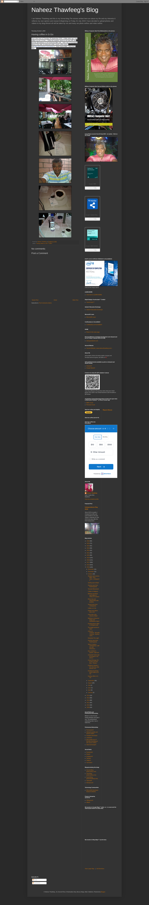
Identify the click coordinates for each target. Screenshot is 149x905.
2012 (88, 700)
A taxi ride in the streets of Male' (93, 615)
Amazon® (89, 366)
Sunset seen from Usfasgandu (93, 605)
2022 (88, 550)
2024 (88, 545)
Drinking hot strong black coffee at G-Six (93, 672)
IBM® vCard (89, 402)
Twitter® (88, 760)
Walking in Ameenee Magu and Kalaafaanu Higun (93, 620)
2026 (88, 541)
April (89, 690)
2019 (88, 557)
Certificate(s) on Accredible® (94, 324)
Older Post (75, 300)
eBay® (88, 802)
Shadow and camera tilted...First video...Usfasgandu (93, 578)
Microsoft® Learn (91, 317)
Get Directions (100, 868)
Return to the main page (93, 332)
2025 (88, 543)
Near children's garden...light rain (93, 651)
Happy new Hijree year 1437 (93, 611)
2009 (88, 707)
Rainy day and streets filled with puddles (93, 600)
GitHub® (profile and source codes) (92, 732)
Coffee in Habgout (93, 591)
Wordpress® (89, 782)
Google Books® (90, 368)
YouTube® (89, 762)
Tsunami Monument (93, 589)
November (91, 571)
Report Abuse (107, 410)
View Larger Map (89, 868)
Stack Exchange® (91, 744)
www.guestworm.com (92, 341)
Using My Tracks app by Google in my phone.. (93, 656)
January (90, 692)
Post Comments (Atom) (45, 303)
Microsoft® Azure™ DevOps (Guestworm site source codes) (92, 741)
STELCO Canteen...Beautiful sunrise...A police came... (94, 633)
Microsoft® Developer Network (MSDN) (92, 790)
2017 (88, 562)
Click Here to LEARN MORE (94, 294)
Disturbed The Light (93, 638)
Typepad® (89, 780)
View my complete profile (92, 499)
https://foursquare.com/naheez (44, 46)
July (89, 685)
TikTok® (88, 758)
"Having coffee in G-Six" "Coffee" (44, 243)
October (90, 574)
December (91, 569)
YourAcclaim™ (90, 302)
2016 (88, 564)
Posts (35, 880)
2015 (88, 567)
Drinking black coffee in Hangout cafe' (93, 624)
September (91, 680)
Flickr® (88, 754)
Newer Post (35, 300)
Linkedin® (89, 737)
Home (55, 300)
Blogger (103, 892)
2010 (88, 705)
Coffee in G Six (92, 608)
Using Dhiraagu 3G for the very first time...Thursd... (93, 661)
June (89, 687)
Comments (37, 883)
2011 (88, 702)
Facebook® (89, 752)
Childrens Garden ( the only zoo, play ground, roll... (93, 667)
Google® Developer (91, 735)
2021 (88, 553)
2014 (88, 695)
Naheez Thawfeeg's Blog (64, 9)
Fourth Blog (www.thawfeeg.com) (92, 777)
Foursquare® (90, 730)
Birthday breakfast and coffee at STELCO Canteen (93, 595)
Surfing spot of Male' (93, 583)
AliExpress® (89, 800)
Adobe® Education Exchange (94, 309)
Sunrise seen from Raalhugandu (93, 586)
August (90, 683)
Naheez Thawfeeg (92, 493)
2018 (88, 560)
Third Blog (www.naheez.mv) (91, 774)
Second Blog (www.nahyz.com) (91, 770)
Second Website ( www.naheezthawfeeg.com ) (99, 348)
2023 (88, 548)
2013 (88, 698)
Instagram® (89, 756)
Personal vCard (90, 405)
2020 (88, 555)
